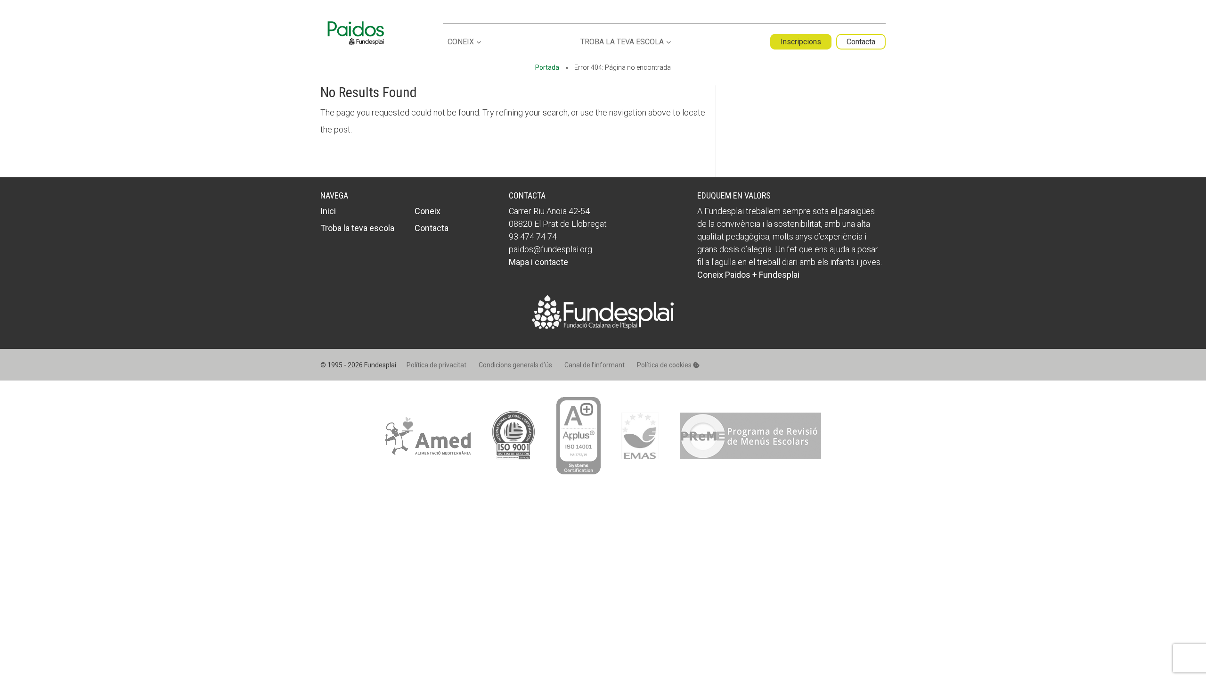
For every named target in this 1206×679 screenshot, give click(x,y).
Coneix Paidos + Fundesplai (748, 275)
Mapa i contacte (538, 262)
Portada (547, 67)
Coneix (461, 42)
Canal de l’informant (594, 365)
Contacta (861, 41)
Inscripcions (801, 41)
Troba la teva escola (622, 42)
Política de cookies (665, 365)
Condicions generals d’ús (515, 365)
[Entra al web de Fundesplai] (603, 326)
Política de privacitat (436, 365)
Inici (328, 211)
